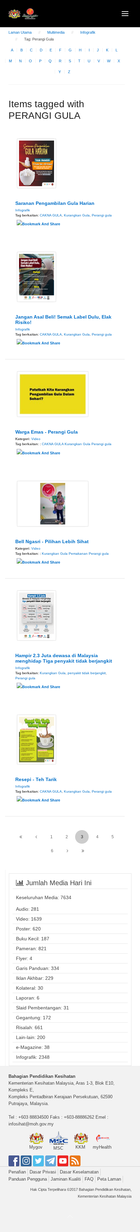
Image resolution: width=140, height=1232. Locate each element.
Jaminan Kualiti (66, 1179)
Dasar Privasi (43, 1171)
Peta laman (109, 1179)
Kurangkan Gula (77, 215)
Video (35, 439)
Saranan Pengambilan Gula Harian (54, 203)
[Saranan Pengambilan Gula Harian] (36, 163)
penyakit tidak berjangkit (87, 673)
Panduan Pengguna (27, 1179)
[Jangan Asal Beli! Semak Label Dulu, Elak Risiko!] (36, 276)
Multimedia (56, 32)
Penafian (17, 1171)
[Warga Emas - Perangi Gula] (52, 393)
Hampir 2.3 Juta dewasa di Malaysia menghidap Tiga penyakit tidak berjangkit (63, 658)
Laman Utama (20, 32)
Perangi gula (102, 215)
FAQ (89, 1179)
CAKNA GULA (51, 215)
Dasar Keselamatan (79, 1171)
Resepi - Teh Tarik (36, 779)
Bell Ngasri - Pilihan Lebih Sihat (52, 541)
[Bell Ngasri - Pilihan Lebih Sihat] (52, 503)
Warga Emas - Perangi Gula (46, 432)
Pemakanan (78, 553)
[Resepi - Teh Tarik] (36, 739)
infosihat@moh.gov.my (31, 1123)
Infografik (87, 32)
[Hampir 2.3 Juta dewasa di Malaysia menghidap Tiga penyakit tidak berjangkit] (36, 615)
